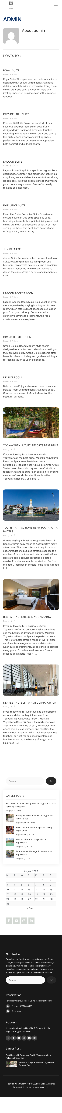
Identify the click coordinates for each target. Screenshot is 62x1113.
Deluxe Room (12, 377)
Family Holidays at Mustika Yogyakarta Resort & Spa (34, 817)
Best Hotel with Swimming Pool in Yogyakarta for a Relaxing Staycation (30, 805)
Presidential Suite (16, 114)
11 (14, 889)
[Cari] (51, 781)
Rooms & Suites (10, 74)
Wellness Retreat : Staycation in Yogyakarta (31, 841)
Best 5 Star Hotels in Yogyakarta (27, 616)
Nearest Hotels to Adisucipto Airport (30, 702)
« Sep (30, 908)
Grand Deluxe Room (17, 337)
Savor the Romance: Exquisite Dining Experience (34, 829)
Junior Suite (12, 249)
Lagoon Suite (12, 161)
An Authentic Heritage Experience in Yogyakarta (34, 853)
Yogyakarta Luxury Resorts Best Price (31, 445)
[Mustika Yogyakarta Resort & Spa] (11, 7)
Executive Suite (14, 205)
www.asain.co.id (41, 1087)
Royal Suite (11, 70)
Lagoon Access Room (18, 293)
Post (5, 449)
